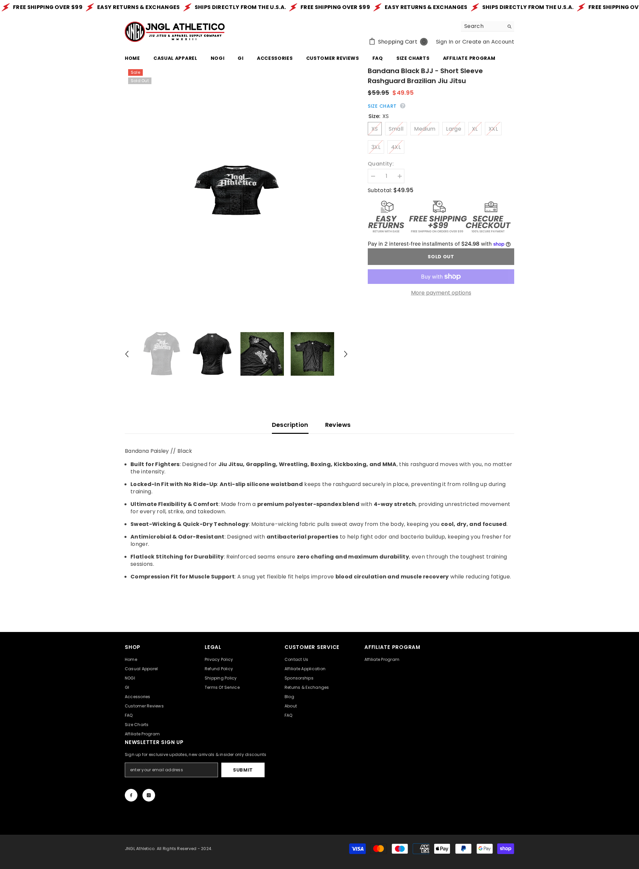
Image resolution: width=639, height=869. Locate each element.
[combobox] (482, 26)
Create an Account (488, 42)
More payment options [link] (441, 293)
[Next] (346, 354)
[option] (236, 190)
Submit (243, 770)
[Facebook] (131, 795)
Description (290, 425)
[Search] (487, 26)
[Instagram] (148, 795)
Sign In (444, 42)
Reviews (338, 425)
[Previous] (127, 354)
